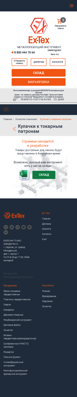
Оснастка (8, 330)
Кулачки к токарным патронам (55, 119)
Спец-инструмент (12, 357)
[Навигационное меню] (71, 5)
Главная (8, 119)
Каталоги (46, 229)
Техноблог (48, 285)
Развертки (9, 352)
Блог (44, 239)
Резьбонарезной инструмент (18, 320)
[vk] (6, 232)
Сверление (47, 301)
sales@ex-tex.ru (11, 244)
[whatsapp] (23, 227)
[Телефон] (6, 227)
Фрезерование (49, 296)
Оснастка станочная (26, 119)
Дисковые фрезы (12, 325)
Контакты (46, 234)
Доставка (46, 224)
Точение (46, 291)
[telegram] (17, 227)
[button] (19, 62)
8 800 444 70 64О (12, 240)
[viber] (29, 227)
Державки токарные (13, 315)
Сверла (7, 304)
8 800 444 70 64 (24, 52)
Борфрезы (9, 310)
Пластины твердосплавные (17, 299)
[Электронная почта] (11, 227)
